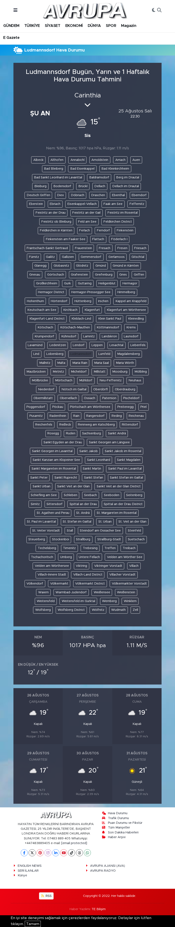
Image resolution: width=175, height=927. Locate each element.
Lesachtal (116, 345)
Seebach (90, 495)
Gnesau (34, 274)
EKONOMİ (74, 26)
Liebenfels (138, 345)
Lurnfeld (104, 354)
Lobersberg (54, 354)
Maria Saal (101, 362)
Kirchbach (70, 309)
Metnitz (58, 371)
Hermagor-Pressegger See (91, 292)
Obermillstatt (43, 398)
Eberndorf (139, 195)
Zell (135, 609)
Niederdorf (46, 389)
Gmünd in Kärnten (126, 265)
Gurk (67, 283)
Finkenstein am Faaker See (65, 239)
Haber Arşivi (116, 837)
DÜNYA (94, 26)
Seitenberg (134, 495)
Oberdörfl (100, 389)
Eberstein (36, 204)
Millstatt (99, 371)
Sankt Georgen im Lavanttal (52, 451)
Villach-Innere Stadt (52, 574)
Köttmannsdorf (108, 327)
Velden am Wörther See (124, 557)
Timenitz (69, 548)
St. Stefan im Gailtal (77, 521)
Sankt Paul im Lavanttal (125, 468)
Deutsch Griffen (38, 195)
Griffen (139, 274)
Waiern (43, 592)
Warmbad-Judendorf (71, 592)
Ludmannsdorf (80, 354)
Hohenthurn (35, 301)
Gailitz (50, 257)
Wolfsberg (43, 609)
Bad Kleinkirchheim (115, 168)
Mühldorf (85, 380)
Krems (131, 327)
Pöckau (57, 406)
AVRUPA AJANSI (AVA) (107, 865)
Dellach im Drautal (125, 186)
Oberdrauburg (125, 389)
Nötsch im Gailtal (73, 389)
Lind (36, 354)
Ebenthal (118, 195)
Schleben (70, 495)
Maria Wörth (125, 362)
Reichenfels (43, 424)
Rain (76, 415)
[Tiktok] (71, 852)
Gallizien (68, 257)
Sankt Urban (41, 486)
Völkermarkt (59, 583)
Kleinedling (136, 318)
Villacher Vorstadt (122, 574)
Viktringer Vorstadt (108, 565)
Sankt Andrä (117, 433)
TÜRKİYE (32, 26)
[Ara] (159, 10)
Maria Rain (79, 362)
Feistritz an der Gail (86, 212)
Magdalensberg (128, 354)
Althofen (56, 160)
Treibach (129, 548)
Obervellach (68, 398)
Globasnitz (61, 265)
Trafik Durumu (118, 818)
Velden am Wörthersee (52, 565)
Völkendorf (34, 583)
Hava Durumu (117, 813)
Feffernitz (137, 204)
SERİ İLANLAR (28, 870)
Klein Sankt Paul (109, 318)
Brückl (83, 186)
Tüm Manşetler (119, 827)
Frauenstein (83, 248)
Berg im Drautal (127, 177)
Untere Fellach (89, 557)
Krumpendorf (44, 336)
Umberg (66, 557)
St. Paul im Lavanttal (41, 521)
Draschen (98, 195)
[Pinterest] (40, 852)
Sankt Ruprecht (65, 477)
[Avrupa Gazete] (84, 10)
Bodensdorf (62, 186)
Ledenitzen (58, 345)
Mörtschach (63, 380)
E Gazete (11, 38)
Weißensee (102, 592)
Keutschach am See (41, 309)
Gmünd (100, 265)
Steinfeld (134, 530)
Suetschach (136, 539)
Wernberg (109, 601)
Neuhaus (134, 380)
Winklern (130, 601)
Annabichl (77, 160)
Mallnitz (44, 362)
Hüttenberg (82, 301)
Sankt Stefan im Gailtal (126, 477)
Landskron (109, 336)
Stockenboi (60, 539)
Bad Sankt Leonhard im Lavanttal (58, 177)
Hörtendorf (59, 301)
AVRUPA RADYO (103, 870)
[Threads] (79, 852)
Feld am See (87, 221)
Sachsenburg (91, 433)
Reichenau (136, 415)
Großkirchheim (46, 283)
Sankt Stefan (93, 477)
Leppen (97, 345)
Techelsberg (47, 548)
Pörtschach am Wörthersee (90, 406)
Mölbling (140, 371)
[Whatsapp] (87, 852)
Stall (70, 530)
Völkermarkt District (90, 583)
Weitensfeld (46, 601)
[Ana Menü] (15, 10)
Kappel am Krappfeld (130, 301)
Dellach (99, 186)
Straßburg (83, 539)
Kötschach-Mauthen (75, 327)
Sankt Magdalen (128, 459)
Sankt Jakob (88, 451)
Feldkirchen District (118, 221)
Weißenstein (126, 592)
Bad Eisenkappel (82, 168)
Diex (60, 195)
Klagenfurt (92, 309)
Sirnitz (35, 504)
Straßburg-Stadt (109, 539)
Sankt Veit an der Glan (73, 486)
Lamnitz (89, 336)
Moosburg (119, 371)
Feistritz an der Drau (51, 212)
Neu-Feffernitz (110, 380)
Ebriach (55, 204)
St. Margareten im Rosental (117, 512)
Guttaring (85, 283)
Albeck (38, 160)
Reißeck (65, 424)
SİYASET (52, 26)
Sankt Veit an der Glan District (119, 486)
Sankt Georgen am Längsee (109, 442)
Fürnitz (34, 257)
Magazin (128, 26)
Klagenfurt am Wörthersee (126, 309)
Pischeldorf (131, 398)
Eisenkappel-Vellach (82, 204)
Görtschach (55, 274)
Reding (117, 415)
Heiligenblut (106, 283)
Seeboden (111, 495)
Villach (134, 565)
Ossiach (89, 398)
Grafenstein (79, 274)
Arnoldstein (99, 160)
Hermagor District (51, 292)
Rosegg (53, 433)
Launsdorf (131, 336)
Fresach (104, 248)
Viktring (81, 565)
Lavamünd (35, 345)
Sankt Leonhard (98, 459)
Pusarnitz (36, 415)
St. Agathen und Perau (53, 512)
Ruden (70, 433)
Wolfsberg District (71, 609)
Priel (143, 406)
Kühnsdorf (68, 336)
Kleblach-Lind (81, 318)
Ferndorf (103, 230)
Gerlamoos (116, 257)
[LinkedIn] (55, 852)
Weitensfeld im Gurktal (78, 601)
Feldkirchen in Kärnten (56, 230)
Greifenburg (103, 274)
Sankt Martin (92, 468)
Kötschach (45, 327)
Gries (123, 274)
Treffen (110, 548)
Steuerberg (36, 539)
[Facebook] (24, 852)
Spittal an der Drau (83, 504)
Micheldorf (79, 371)
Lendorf (79, 345)
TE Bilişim (99, 909)
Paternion (109, 398)
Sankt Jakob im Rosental (123, 451)
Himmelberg (126, 292)
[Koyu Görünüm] (153, 10)
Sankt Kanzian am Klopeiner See (56, 459)
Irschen (103, 301)
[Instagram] (47, 852)
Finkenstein (125, 230)
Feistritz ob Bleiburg (56, 221)
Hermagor (129, 283)
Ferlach (84, 230)
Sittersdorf (55, 504)
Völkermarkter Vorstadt (129, 583)
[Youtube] (63, 852)
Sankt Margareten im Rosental (54, 468)
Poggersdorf (35, 406)
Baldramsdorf (99, 177)
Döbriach (77, 195)
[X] (32, 852)
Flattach (98, 239)
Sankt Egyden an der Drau (63, 442)
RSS (48, 896)
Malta (61, 362)
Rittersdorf (130, 424)
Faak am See (113, 204)
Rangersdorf (95, 415)
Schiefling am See (44, 495)
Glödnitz (82, 265)
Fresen (122, 248)
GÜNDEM (11, 26)
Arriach (120, 160)
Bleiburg (40, 186)
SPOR (111, 26)
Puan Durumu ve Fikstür (125, 822)
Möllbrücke (40, 380)
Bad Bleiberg (53, 168)
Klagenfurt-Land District (47, 318)
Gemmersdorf (91, 257)
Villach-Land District (87, 574)
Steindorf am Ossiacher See (100, 530)
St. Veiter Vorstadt (46, 530)
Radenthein (58, 415)
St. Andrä (83, 512)
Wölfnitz (98, 609)
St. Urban (105, 521)
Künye (22, 875)
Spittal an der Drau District (123, 504)
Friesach (140, 248)
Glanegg (40, 265)
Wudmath (118, 609)
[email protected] (74, 843)
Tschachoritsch (42, 557)
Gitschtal (137, 257)
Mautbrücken (36, 371)
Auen (136, 160)
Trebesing (90, 548)
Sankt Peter (39, 477)
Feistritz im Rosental (123, 212)
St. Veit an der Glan (132, 521)
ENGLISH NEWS (30, 865)
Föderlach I (119, 239)
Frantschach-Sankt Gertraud (47, 248)
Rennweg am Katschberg (96, 424)
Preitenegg (125, 406)
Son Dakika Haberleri (123, 832)
